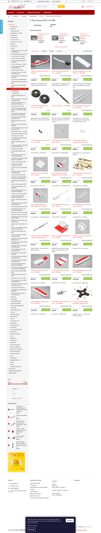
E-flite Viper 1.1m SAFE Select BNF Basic (18, 124)
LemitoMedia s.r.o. (88, 527)
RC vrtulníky (13, 323)
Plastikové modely (15, 334)
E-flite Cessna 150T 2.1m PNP (18, 89)
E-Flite (13, 48)
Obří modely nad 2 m (16, 310)
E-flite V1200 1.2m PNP (17, 70)
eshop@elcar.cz (14, 483)
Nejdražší (52, 51)
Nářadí (12, 362)
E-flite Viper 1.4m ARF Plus (18, 287)
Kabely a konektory (15, 351)
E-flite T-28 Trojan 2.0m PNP (18, 162)
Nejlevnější (44, 51)
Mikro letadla (14, 316)
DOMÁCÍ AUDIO (13, 373)
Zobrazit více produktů (61, 47)
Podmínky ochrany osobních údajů (38, 487)
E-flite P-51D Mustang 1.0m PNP (18, 142)
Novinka (15, 393)
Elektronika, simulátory (16, 349)
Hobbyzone (14, 299)
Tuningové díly (15, 93)
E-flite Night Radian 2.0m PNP (19, 54)
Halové (12, 318)
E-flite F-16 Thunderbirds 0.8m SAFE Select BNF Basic (19, 228)
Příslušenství (13, 340)
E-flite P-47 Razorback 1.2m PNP (18, 231)
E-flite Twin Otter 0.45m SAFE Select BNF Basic (19, 257)
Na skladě (15, 388)
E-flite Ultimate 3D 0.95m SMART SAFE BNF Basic (17, 196)
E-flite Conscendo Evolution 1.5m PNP (18, 61)
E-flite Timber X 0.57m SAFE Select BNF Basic (18, 250)
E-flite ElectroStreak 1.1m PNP (19, 206)
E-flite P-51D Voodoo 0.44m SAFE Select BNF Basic (18, 264)
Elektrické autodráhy (15, 366)
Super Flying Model (16, 303)
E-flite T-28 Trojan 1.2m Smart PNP (19, 200)
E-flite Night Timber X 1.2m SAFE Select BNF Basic (18, 209)
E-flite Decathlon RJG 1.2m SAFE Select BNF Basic (18, 103)
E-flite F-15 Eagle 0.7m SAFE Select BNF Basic (18, 235)
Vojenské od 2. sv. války (16, 33)
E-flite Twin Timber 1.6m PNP (19, 193)
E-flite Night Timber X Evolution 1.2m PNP (17, 164)
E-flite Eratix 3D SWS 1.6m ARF (19, 133)
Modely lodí (13, 342)
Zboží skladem (33, 491)
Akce (14, 391)
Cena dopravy (56, 1)
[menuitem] (11, 12)
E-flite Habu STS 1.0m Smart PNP (18, 275)
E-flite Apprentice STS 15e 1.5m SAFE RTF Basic (19, 217)
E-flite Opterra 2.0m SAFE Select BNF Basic (17, 67)
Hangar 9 (13, 297)
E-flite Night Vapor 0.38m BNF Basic (19, 82)
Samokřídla (13, 308)
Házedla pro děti (15, 31)
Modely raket (13, 332)
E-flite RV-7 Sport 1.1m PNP (18, 278)
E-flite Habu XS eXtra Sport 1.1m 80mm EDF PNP (19, 128)
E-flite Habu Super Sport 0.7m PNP (19, 181)
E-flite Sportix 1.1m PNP (17, 106)
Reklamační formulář (35, 494)
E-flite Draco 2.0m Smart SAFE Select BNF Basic (19, 203)
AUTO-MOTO (12, 369)
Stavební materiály (15, 345)
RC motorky (13, 327)
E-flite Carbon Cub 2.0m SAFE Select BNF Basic (18, 281)
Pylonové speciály (15, 314)
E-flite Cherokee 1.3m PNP (18, 58)
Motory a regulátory (15, 347)
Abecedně (59, 51)
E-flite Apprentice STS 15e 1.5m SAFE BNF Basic (19, 51)
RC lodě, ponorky (14, 325)
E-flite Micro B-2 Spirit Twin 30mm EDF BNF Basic (18, 155)
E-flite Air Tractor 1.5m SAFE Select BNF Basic (18, 73)
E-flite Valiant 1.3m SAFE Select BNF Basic (19, 76)
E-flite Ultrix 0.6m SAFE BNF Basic (18, 85)
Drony (11, 336)
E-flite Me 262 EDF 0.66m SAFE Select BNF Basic (19, 138)
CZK (83, 1)
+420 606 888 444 (14, 488)
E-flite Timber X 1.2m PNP (18, 56)
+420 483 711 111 (14, 486)
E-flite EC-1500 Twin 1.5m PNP (19, 212)
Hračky (12, 364)
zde (35, 525)
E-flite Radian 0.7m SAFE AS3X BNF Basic (19, 290)
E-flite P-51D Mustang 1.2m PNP (18, 96)
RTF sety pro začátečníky (17, 305)
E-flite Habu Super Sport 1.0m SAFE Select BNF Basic (19, 190)
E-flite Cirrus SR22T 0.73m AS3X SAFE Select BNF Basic (19, 145)
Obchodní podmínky (43, 1)
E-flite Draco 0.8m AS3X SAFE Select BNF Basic (18, 117)
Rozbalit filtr (16, 398)
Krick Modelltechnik (16, 301)
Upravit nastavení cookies (80, 530)
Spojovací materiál (15, 353)
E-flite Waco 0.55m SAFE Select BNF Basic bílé (19, 239)
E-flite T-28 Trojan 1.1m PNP (18, 64)
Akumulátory (13, 358)
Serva (11, 356)
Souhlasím (70, 520)
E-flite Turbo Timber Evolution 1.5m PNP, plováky (19, 284)
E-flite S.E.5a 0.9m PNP (17, 149)
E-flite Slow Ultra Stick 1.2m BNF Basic (18, 187)
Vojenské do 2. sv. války (16, 42)
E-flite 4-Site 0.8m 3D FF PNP (18, 184)
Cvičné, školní (14, 37)
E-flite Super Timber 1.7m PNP (19, 131)
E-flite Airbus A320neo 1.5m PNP (18, 151)
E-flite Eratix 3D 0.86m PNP (18, 175)
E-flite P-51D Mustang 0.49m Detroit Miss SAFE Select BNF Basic (18, 110)
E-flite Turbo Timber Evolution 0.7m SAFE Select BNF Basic (19, 268)
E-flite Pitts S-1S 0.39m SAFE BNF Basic (18, 253)
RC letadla (13, 29)
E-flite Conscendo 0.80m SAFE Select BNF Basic (19, 260)
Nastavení (31, 529)
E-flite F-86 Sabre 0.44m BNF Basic (18, 271)
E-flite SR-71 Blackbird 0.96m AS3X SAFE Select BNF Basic (18, 177)
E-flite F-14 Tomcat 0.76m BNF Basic (19, 168)
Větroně (13, 312)
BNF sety (13, 44)
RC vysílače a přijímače (16, 329)
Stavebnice (13, 338)
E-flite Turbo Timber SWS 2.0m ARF (19, 224)
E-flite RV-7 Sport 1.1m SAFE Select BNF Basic (18, 171)
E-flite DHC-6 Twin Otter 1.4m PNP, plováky (19, 221)
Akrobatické (14, 35)
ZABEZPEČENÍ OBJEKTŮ (15, 371)
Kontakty (32, 489)
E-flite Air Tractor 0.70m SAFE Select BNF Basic (18, 246)
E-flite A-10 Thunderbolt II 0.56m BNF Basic (18, 294)
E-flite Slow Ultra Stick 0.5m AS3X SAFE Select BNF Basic (18, 114)
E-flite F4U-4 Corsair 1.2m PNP (19, 214)
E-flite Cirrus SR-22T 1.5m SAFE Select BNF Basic (19, 99)
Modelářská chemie (15, 360)
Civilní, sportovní (15, 40)
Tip (14, 395)
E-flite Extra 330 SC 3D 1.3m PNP (18, 121)
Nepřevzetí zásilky (34, 496)
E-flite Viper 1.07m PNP (17, 136)
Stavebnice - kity (15, 321)
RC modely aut (14, 26)
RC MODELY (12, 24)
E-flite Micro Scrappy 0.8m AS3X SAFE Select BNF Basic (19, 158)
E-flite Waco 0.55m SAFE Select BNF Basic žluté (19, 242)
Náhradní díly (14, 46)
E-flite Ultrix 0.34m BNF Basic (18, 79)
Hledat (61, 6)
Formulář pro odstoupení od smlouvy (39, 498)
